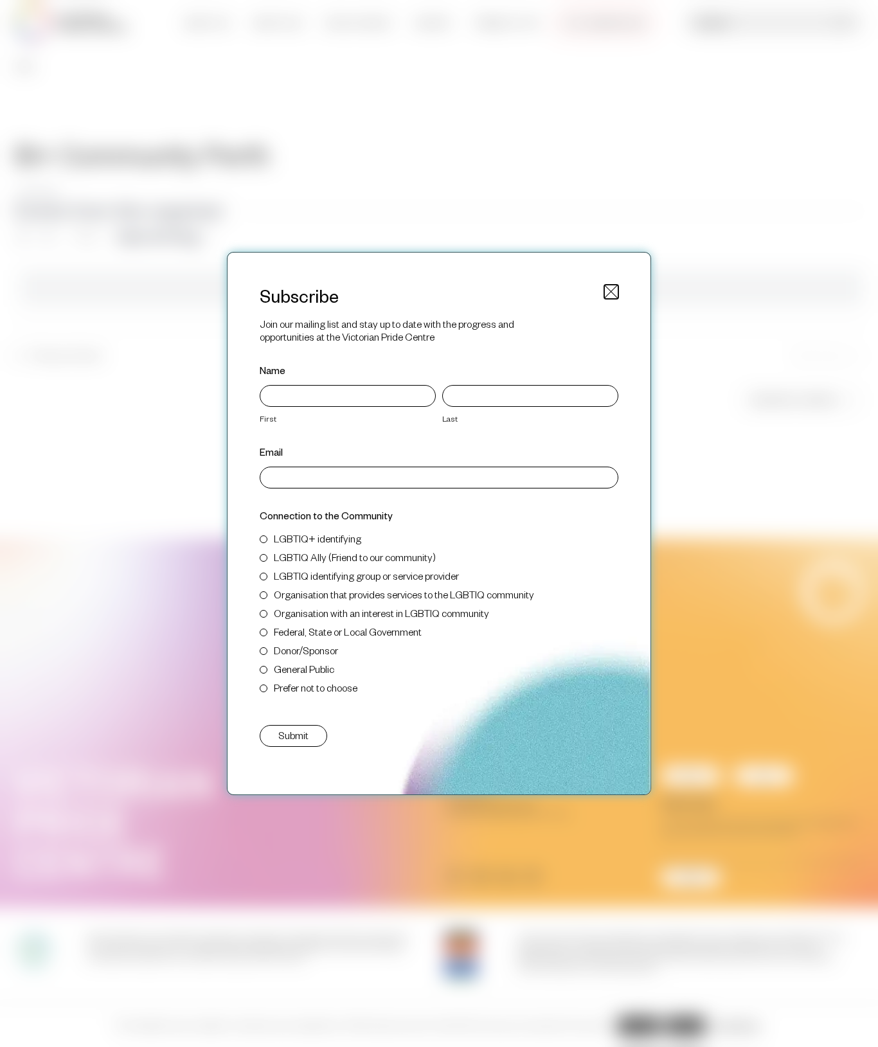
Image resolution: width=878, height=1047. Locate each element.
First (268, 418)
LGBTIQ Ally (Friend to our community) (355, 557)
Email (271, 451)
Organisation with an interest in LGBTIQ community (381, 613)
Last (450, 418)
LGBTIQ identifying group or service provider (366, 575)
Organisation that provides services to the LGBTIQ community (404, 594)
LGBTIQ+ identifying (317, 538)
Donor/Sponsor (306, 650)
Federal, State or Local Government (348, 631)
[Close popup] (611, 292)
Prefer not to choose (315, 687)
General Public (304, 669)
